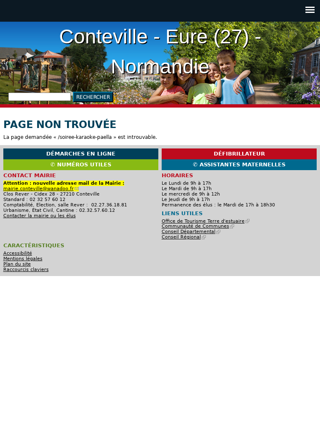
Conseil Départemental (190, 231)
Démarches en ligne (80, 154)
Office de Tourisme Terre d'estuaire (205, 221)
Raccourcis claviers (26, 269)
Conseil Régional (183, 237)
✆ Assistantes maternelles (239, 164)
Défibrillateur (239, 154)
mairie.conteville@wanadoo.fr (40, 188)
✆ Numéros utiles (80, 164)
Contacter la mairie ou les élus (39, 216)
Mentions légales (22, 258)
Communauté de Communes (197, 226)
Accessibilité (17, 253)
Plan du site (17, 264)
